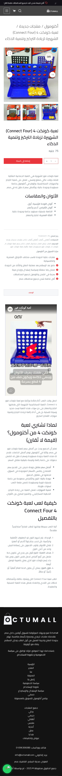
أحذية (31, 727)
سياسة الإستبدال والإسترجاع (31, 691)
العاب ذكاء (25, 243)
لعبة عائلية (28, 246)
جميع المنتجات (31, 708)
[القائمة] (7, 11)
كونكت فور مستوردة (41, 246)
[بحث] (19, 10)
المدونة (31, 675)
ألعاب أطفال (38, 239)
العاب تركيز (47, 243)
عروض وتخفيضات (31, 738)
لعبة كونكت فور (16, 246)
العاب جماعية (36, 243)
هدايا (8, 239)
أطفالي (47, 239)
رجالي (31, 711)
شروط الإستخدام (31, 687)
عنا (31, 672)
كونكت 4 (54, 246)
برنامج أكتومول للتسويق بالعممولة (31, 698)
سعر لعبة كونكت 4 (12, 243)
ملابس (31, 723)
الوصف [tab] (31, 292)
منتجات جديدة (16, 239)
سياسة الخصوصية (31, 683)
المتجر (31, 668)
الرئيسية (31, 664)
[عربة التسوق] (14, 10)
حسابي (31, 694)
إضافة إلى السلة (23, 161)
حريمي (31, 715)
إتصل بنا (31, 679)
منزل (31, 730)
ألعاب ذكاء (27, 239)
